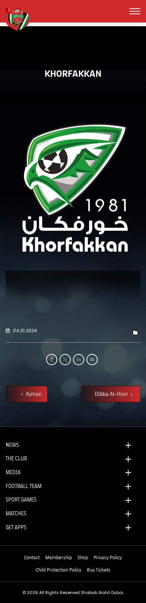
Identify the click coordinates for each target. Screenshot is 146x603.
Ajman (33, 393)
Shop (82, 557)
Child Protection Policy (58, 570)
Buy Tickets (98, 570)
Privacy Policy (108, 557)
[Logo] (21, 18)
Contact (32, 557)
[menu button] (134, 11)
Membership (58, 557)
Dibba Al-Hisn (112, 393)
